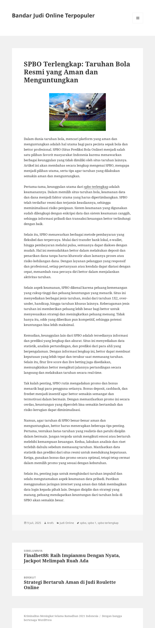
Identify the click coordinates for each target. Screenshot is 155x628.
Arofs (50, 523)
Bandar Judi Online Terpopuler (53, 15)
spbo (83, 523)
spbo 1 (92, 523)
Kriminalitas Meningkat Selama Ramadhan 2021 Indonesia (61, 616)
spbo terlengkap (96, 186)
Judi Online (67, 523)
